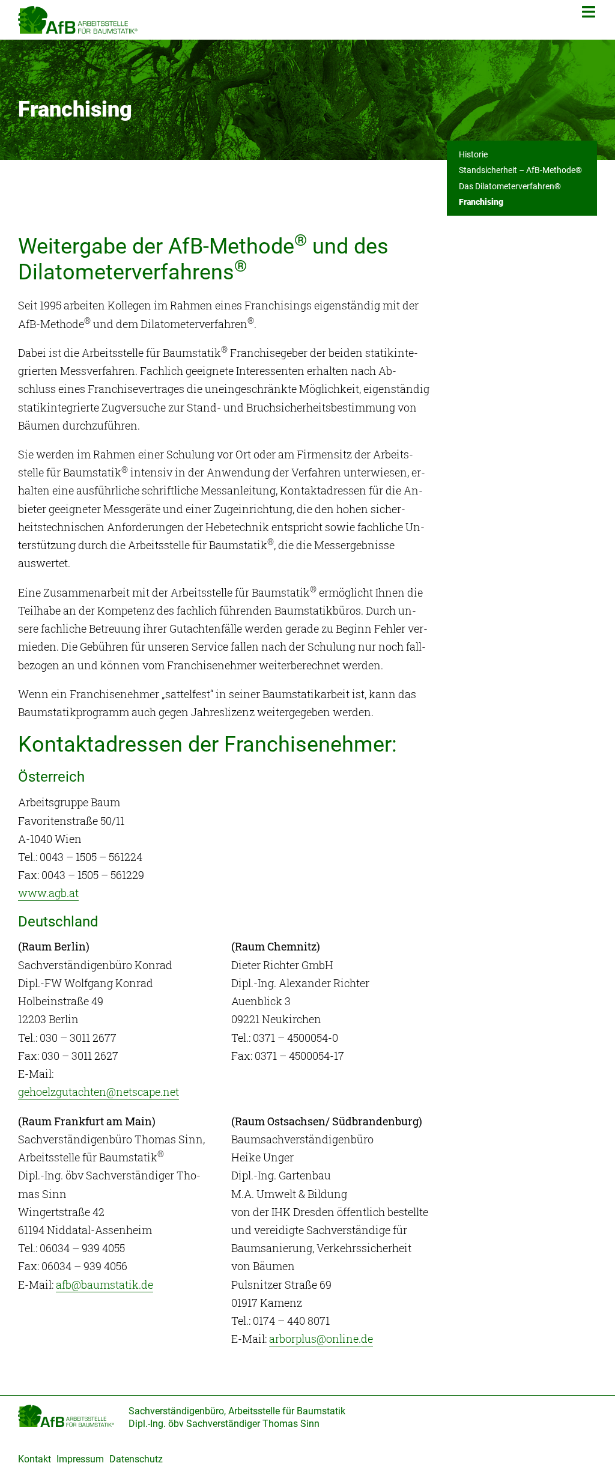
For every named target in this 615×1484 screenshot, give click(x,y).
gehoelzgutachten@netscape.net (98, 1091)
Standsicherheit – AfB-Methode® (520, 170)
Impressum (80, 1459)
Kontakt (34, 1459)
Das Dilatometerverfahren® (510, 186)
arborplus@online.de (321, 1338)
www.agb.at (48, 893)
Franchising (481, 202)
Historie (473, 154)
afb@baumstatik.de (104, 1284)
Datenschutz (136, 1459)
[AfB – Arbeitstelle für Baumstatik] (78, 18)
